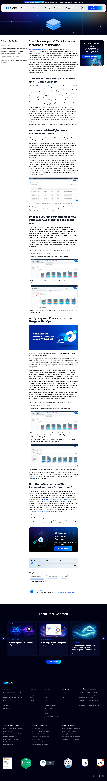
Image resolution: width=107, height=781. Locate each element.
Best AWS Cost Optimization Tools (12, 734)
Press (63, 697)
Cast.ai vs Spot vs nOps (38, 734)
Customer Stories (48, 708)
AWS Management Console (44, 86)
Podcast (46, 697)
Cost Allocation (7, 700)
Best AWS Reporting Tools (10, 736)
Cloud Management (8, 703)
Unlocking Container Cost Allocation (71, 734)
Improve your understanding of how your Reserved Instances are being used (12, 52)
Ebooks (46, 695)
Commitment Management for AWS (12, 692)
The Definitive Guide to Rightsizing (71, 736)
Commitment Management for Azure (13, 695)
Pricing (47, 8)
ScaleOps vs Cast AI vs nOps (40, 742)
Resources (36, 8)
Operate (32, 700)
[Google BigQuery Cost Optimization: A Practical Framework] (84, 638)
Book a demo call (54, 523)
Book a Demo (93, 8)
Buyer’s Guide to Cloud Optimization (13, 728)
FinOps (33, 478)
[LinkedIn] (90, 776)
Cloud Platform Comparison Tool (51, 717)
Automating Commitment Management (89, 705)
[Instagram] (103, 776)
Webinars (46, 703)
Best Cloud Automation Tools (10, 739)
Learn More (77, 2)
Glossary (46, 713)
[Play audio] (32, 563)
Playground (70, 8)
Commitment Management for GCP (12, 697)
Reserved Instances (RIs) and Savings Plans (57, 499)
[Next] (103, 638)
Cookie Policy (66, 776)
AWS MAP (6, 705)
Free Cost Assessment (50, 711)
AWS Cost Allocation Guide (69, 731)
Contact (64, 700)
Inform (31, 697)
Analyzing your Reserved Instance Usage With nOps (13, 56)
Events (46, 700)
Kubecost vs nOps (37, 728)
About (63, 695)
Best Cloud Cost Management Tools (12, 731)
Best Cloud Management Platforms (12, 742)
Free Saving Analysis (92, 56)
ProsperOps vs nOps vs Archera (40, 731)
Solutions (24, 8)
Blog (45, 692)
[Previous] (4, 638)
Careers (64, 692)
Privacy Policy (54, 776)
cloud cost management (42, 511)
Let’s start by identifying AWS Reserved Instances (14, 48)
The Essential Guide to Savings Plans (88, 695)
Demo (31, 692)
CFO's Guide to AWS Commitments (88, 692)
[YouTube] (93, 776)
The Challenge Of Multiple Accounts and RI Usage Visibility (12, 44)
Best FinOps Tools (8, 744)
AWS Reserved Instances (37, 49)
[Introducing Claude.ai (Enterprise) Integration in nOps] (22, 638)
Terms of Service (41, 776)
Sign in (82, 8)
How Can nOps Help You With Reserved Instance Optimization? (14, 61)
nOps (39, 590)
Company (57, 8)
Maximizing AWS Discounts (86, 697)
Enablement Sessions (50, 705)
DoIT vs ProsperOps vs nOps (40, 744)
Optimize (32, 703)
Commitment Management (65, 592)
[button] (53, 189)
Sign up (38, 523)
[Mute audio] (75, 565)
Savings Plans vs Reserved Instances (88, 703)
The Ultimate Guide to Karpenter (70, 739)
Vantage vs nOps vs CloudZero (40, 736)
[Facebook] (99, 776)
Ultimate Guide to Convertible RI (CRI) (89, 700)
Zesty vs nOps (36, 739)
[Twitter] (96, 776)
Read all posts (53, 662)
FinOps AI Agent (7, 708)
